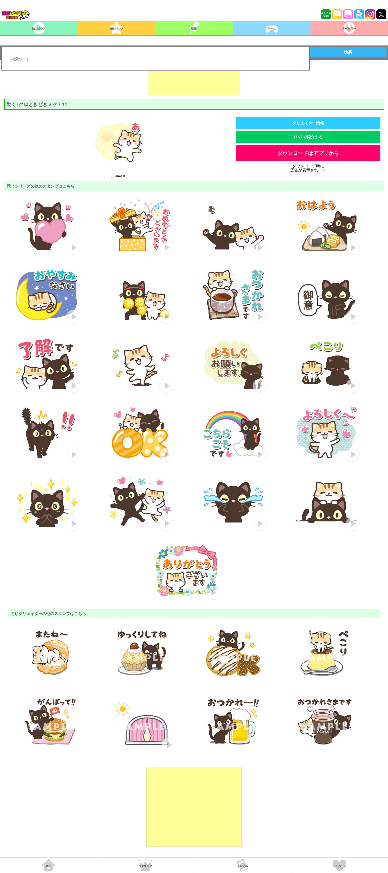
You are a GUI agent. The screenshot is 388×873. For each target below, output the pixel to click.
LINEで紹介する (308, 137)
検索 (348, 51)
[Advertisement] (194, 80)
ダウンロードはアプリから (308, 152)
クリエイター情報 (308, 123)
